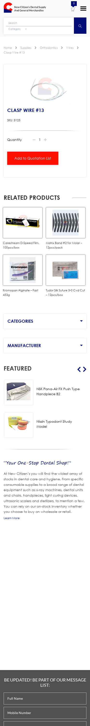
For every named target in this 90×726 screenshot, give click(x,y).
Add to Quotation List (32, 158)
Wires (70, 48)
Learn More (12, 518)
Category (14, 29)
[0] (73, 9)
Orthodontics (49, 48)
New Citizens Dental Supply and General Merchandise (25, 8)
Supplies (25, 48)
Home (8, 48)
